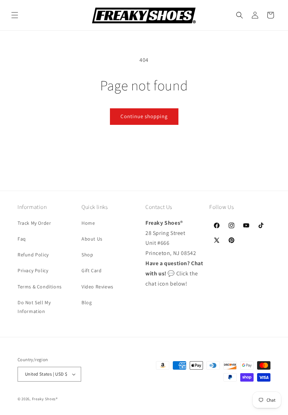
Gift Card (91, 270)
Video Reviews (97, 286)
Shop (87, 254)
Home (88, 223)
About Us (92, 239)
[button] (14, 15)
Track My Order (34, 223)
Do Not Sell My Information (34, 306)
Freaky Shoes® (45, 398)
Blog (86, 302)
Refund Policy (33, 254)
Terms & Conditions (40, 286)
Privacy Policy (33, 270)
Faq (22, 239)
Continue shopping (144, 116)
